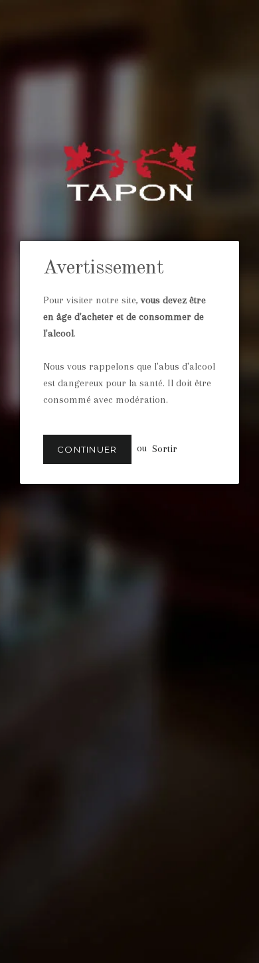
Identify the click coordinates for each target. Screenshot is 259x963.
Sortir (164, 448)
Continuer (87, 449)
